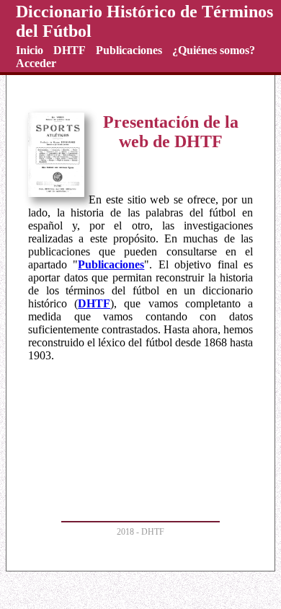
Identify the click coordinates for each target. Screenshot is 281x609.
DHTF (94, 303)
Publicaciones (111, 264)
